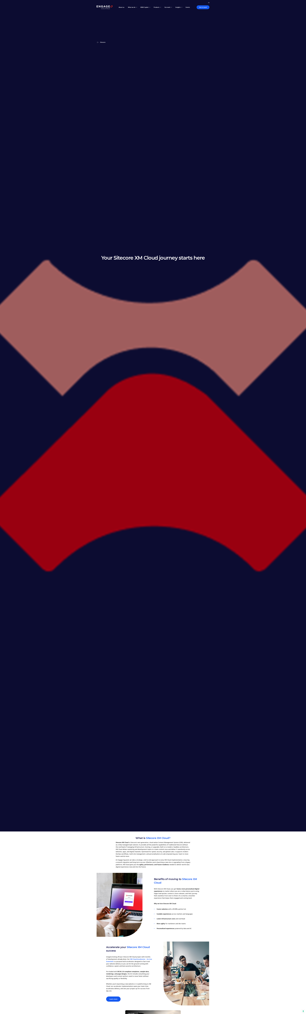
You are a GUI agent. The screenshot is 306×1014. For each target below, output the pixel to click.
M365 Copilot (144, 7)
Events (188, 7)
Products (156, 7)
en (208, 2)
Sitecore (102, 42)
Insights (178, 7)
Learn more (113, 999)
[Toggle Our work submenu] (171, 7)
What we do (131, 7)
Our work (167, 7)
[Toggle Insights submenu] (181, 7)
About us (121, 7)
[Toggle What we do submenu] (136, 7)
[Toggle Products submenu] (160, 7)
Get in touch (203, 7)
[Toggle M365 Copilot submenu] (149, 7)
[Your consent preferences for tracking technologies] (303, 1011)
